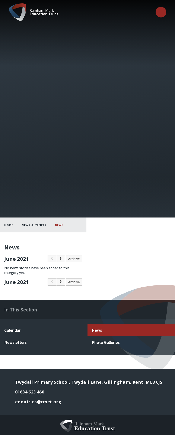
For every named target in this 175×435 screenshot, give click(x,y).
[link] (52, 258)
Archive (74, 258)
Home (8, 225)
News (59, 225)
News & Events (34, 225)
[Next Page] (60, 258)
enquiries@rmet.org (38, 402)
